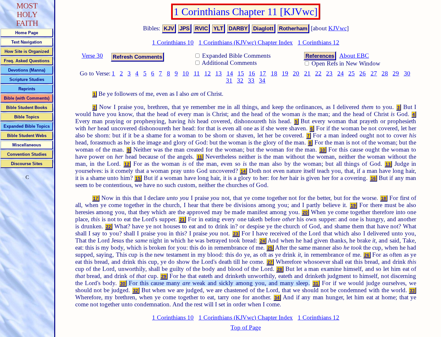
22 (318, 73)
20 (296, 73)
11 (197, 73)
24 (340, 73)
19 (285, 73)
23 (329, 73)
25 (351, 73)
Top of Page (246, 327)
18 (274, 73)
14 (230, 73)
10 (185, 73)
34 (262, 80)
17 (263, 73)
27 (374, 73)
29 (396, 73)
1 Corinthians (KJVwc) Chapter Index (246, 42)
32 (240, 80)
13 (218, 73)
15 (241, 73)
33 (251, 80)
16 (252, 73)
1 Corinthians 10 (173, 42)
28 (385, 73)
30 (407, 73)
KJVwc (337, 28)
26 (362, 73)
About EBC (354, 55)
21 (307, 73)
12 (207, 73)
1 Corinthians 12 (318, 42)
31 (229, 80)
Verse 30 (92, 55)
